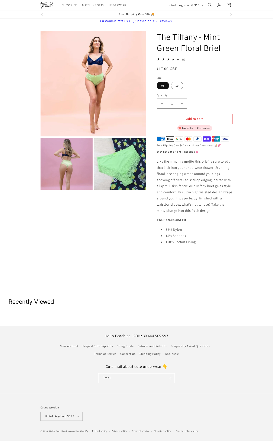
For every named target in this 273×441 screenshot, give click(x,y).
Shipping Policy (150, 354)
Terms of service (141, 431)
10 (177, 86)
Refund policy (99, 431)
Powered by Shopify (77, 431)
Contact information (187, 431)
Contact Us (127, 354)
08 (163, 86)
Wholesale (172, 354)
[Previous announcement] (42, 14)
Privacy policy (119, 431)
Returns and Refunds (152, 346)
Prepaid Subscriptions (98, 346)
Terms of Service (105, 354)
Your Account (69, 346)
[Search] (210, 5)
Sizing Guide (125, 346)
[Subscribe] (170, 378)
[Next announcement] (231, 14)
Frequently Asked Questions (190, 346)
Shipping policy (162, 431)
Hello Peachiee (57, 431)
